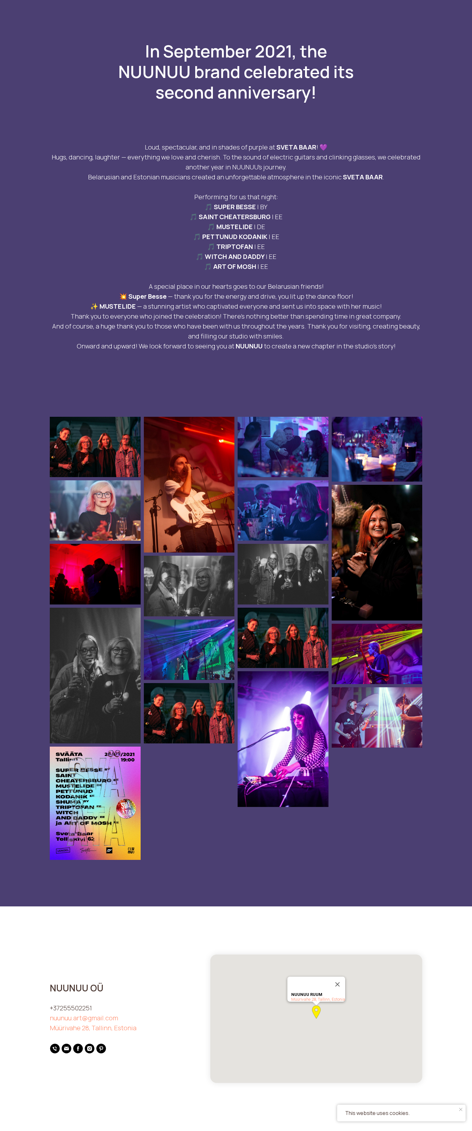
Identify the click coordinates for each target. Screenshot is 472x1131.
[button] (316, 1012)
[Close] (337, 984)
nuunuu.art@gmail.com (84, 1018)
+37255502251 (71, 1008)
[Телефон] (55, 1048)
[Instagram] (89, 1048)
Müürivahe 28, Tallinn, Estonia (93, 1028)
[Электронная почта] (66, 1048)
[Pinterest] (101, 1048)
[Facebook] (78, 1048)
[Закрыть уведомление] (461, 1109)
